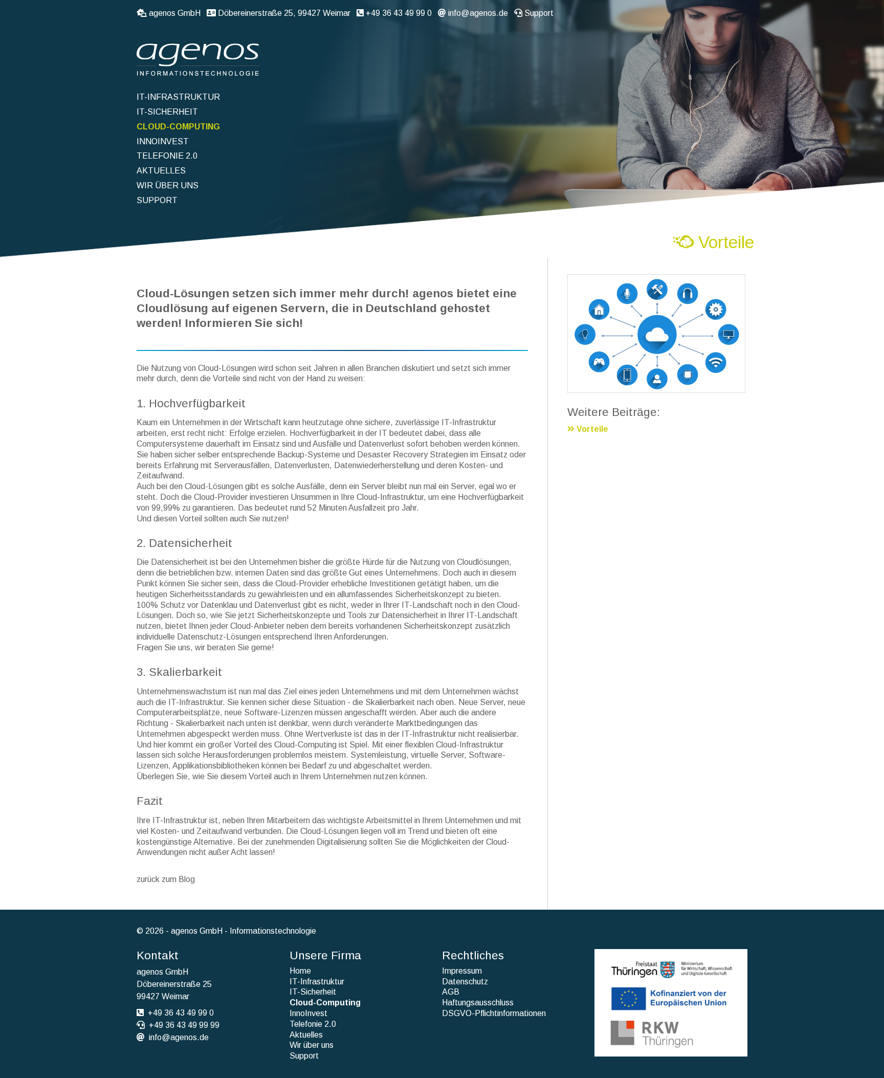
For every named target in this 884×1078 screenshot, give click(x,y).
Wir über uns (167, 185)
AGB (450, 991)
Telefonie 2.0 (167, 155)
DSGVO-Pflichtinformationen (494, 1013)
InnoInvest (163, 141)
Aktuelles (161, 170)
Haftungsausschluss (478, 1002)
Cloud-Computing (178, 126)
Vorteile (591, 429)
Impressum (462, 970)
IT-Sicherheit (167, 111)
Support (539, 13)
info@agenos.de (478, 13)
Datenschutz (465, 981)
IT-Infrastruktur (178, 97)
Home (300, 970)
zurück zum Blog (166, 879)
